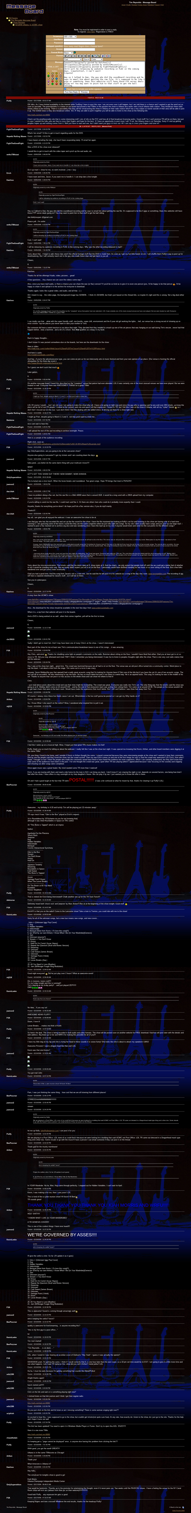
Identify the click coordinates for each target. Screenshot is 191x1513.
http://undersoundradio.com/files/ (41, 355)
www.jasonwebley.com (157, 574)
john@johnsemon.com (50, 1131)
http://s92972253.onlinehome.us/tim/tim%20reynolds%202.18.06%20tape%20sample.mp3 (64, 444)
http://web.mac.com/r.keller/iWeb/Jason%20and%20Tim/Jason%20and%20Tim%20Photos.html (66, 349)
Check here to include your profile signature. (84, 89)
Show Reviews (19, 22)
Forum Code (53, 69)
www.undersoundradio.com (102, 608)
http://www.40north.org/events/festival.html (45, 363)
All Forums (13, 18)
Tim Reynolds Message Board (23, 20)
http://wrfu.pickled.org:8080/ (39, 115)
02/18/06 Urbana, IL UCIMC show (28, 25)
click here (91, 32)
